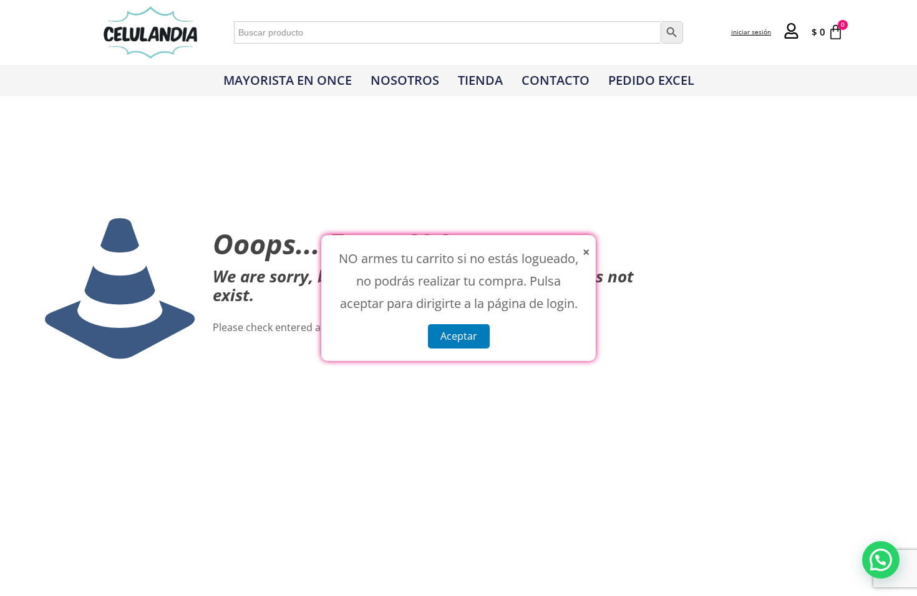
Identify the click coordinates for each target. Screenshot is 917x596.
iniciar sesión (751, 31)
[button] (881, 560)
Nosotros (405, 80)
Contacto (556, 80)
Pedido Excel (651, 80)
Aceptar (458, 336)
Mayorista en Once (287, 80)
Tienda (480, 80)
